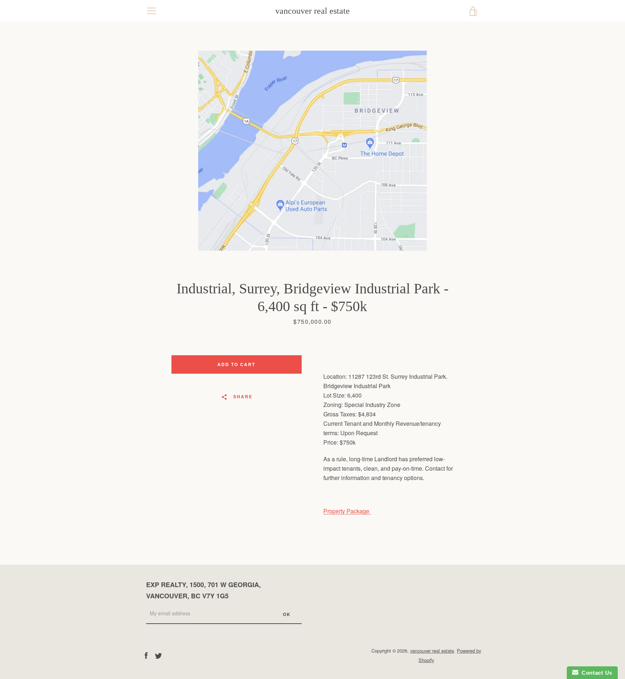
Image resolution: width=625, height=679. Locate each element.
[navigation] (152, 11)
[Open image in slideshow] (312, 151)
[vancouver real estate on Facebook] (146, 655)
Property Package (347, 511)
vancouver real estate (312, 11)
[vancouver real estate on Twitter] (158, 655)
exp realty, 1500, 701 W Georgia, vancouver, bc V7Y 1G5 (203, 590)
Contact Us (595, 673)
